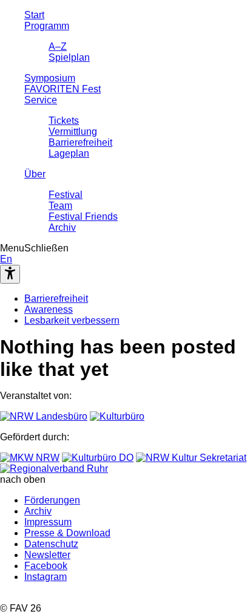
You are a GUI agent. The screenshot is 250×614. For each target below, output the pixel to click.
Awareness (48, 309)
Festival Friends (83, 216)
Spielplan (69, 57)
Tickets (64, 120)
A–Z (58, 46)
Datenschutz (51, 544)
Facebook (45, 566)
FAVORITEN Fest (62, 89)
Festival (66, 194)
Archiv (62, 227)
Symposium (49, 78)
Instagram (45, 576)
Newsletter (47, 555)
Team (60, 205)
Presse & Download (67, 533)
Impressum (48, 522)
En (6, 259)
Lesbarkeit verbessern (72, 320)
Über (35, 174)
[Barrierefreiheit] (10, 274)
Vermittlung (73, 131)
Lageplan (69, 153)
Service (40, 100)
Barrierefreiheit (80, 142)
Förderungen (52, 500)
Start (34, 15)
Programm (46, 26)
